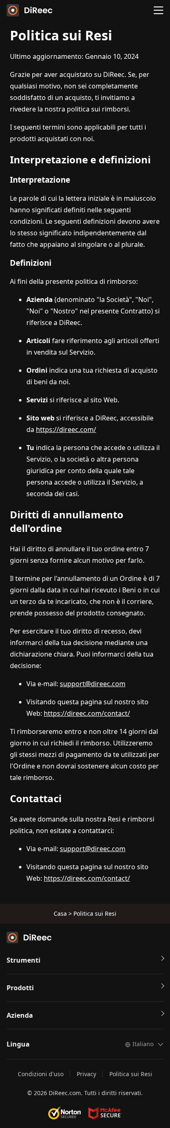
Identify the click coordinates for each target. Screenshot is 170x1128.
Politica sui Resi (130, 1074)
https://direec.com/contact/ (87, 713)
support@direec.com (92, 683)
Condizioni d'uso (41, 1074)
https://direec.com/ (66, 429)
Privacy (86, 1074)
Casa (60, 913)
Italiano (142, 1044)
